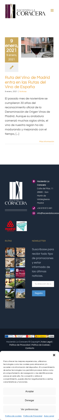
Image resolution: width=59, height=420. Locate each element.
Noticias (23, 91)
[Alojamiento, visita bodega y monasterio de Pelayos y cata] (20, 262)
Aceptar (29, 391)
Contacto (29, 348)
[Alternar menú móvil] (52, 10)
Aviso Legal (49, 416)
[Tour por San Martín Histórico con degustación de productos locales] (10, 262)
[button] (54, 355)
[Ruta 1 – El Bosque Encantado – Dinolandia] (10, 293)
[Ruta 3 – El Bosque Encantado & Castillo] (10, 304)
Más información (46, 141)
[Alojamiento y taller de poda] (10, 283)
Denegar (29, 400)
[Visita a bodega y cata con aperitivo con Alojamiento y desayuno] (20, 252)
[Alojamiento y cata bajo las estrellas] (20, 283)
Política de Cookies (40, 345)
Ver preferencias (29, 409)
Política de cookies (13, 416)
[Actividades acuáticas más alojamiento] (10, 273)
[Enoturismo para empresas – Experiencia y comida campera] (10, 252)
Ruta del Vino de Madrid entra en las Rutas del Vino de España (27, 82)
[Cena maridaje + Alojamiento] (20, 273)
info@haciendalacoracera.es (45, 213)
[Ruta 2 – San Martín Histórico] (20, 293)
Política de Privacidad (32, 416)
